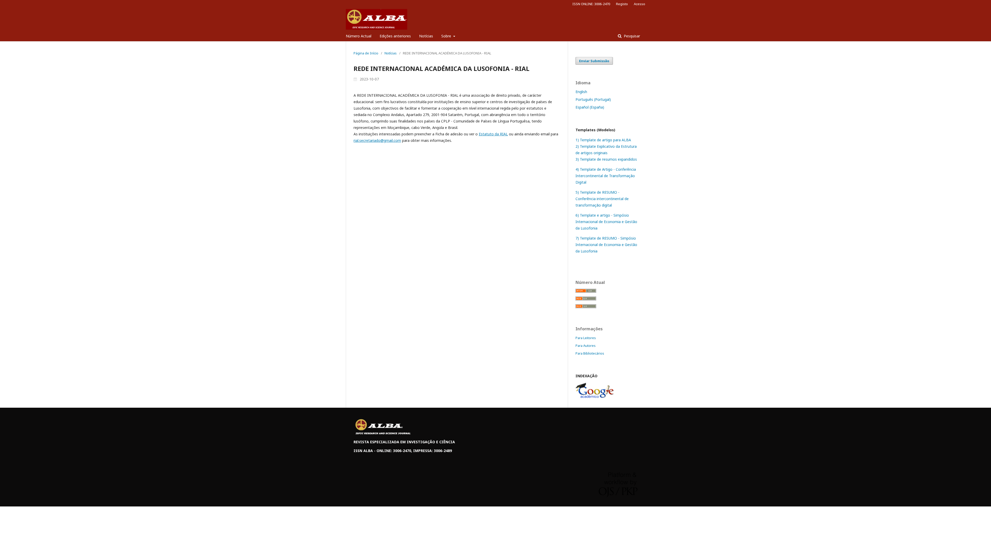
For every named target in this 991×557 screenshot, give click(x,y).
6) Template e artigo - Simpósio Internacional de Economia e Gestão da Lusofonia (606, 222)
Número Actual (358, 36)
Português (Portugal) (593, 99)
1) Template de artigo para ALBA (603, 139)
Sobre (446, 36)
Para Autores (586, 345)
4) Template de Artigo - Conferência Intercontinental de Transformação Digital (606, 176)
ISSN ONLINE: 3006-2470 (591, 4)
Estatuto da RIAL (493, 134)
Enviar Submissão (594, 61)
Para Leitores (586, 337)
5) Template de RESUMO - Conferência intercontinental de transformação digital (602, 199)
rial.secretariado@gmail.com (377, 140)
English (581, 91)
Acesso (639, 4)
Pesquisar (631, 36)
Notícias (426, 36)
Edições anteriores (395, 36)
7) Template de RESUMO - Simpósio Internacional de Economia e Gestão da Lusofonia (606, 244)
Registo (622, 4)
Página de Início (366, 53)
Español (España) (590, 107)
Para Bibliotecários (590, 353)
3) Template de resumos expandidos (606, 159)
